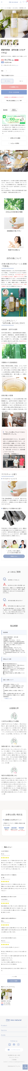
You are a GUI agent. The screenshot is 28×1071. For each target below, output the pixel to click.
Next (26, 24)
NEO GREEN (15, 7)
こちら (17, 65)
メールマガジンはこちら (15, 1049)
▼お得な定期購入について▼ (14, 100)
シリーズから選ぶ (8, 7)
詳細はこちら (14, 556)
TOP (2, 7)
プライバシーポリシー (14, 1057)
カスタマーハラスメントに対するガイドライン (14, 1061)
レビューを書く (14, 981)
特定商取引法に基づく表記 (14, 1055)
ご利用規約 (14, 1059)
